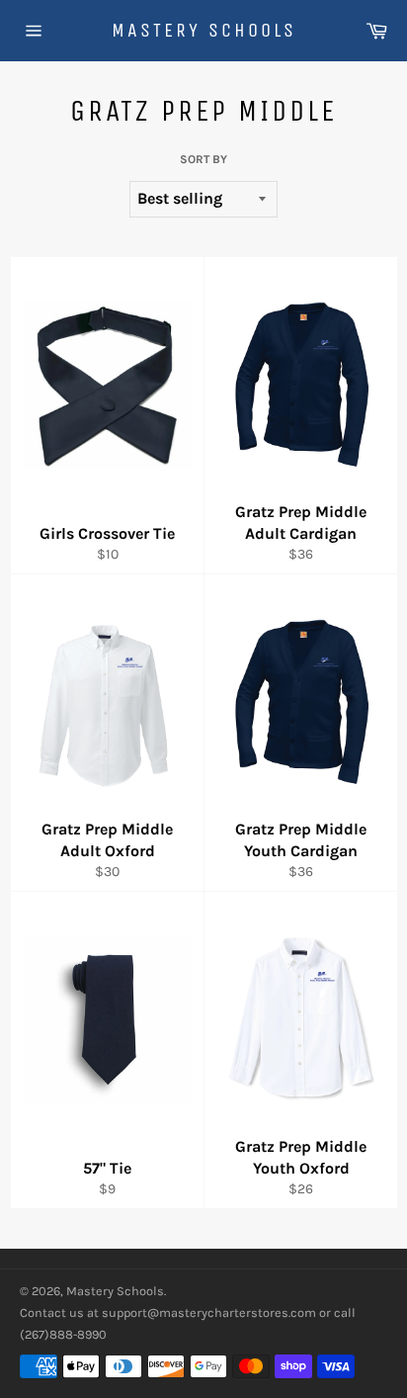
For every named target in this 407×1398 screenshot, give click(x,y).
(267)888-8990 (63, 1334)
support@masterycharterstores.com (209, 1312)
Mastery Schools (204, 30)
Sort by (203, 159)
